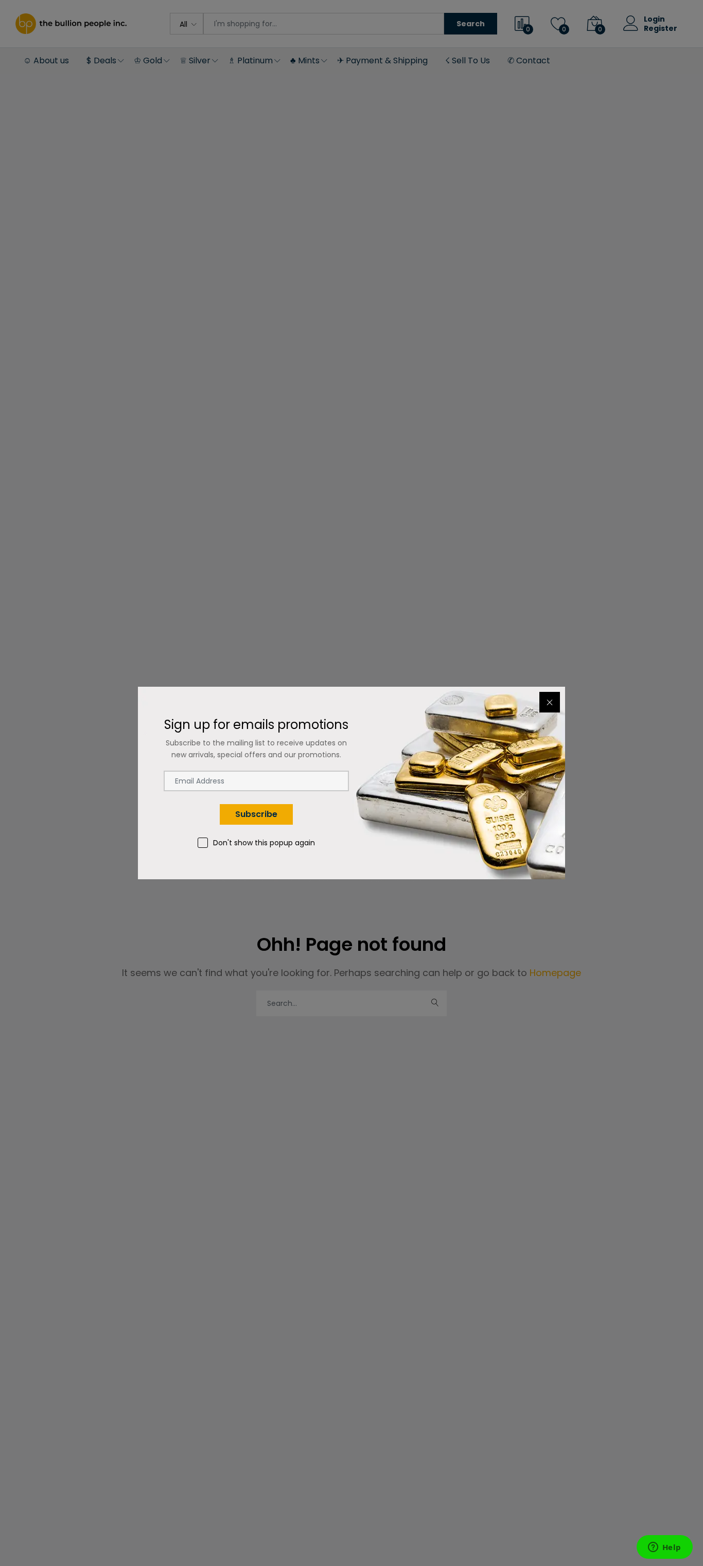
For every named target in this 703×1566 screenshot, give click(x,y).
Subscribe (256, 814)
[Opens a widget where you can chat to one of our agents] (664, 1548)
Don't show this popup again (264, 843)
